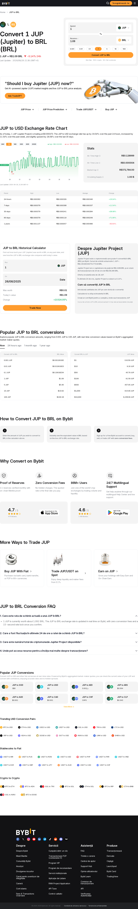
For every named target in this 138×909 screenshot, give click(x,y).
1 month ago (30, 345)
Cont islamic (21, 888)
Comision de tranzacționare (87, 882)
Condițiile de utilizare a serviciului (75, 906)
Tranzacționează (114, 851)
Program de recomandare (60, 868)
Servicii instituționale (58, 873)
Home (2, 12)
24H (2, 144)
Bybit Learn (86, 876)
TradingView (112, 876)
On (6, 276)
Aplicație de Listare (57, 878)
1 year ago (45, 345)
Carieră (19, 883)
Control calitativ (55, 894)
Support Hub (86, 866)
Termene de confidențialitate (97, 906)
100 (124, 49)
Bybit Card (111, 871)
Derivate (110, 856)
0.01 (81, 49)
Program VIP (54, 863)
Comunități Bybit (23, 861)
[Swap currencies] (101, 34)
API (82, 888)
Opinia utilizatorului (89, 871)
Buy (6, 262)
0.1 (90, 49)
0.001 (72, 49)
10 (115, 49)
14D (15, 144)
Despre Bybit (22, 851)
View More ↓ (69, 707)
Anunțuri (19, 866)
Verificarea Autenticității (86, 895)
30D (21, 144)
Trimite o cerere (88, 856)
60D (27, 144)
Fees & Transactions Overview (25, 895)
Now (2, 345)
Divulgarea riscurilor (25, 871)
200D (34, 144)
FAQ (82, 851)
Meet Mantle (21, 856)
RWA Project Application (59, 883)
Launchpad (112, 866)
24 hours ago (14, 345)
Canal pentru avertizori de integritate (27, 877)
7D (9, 144)
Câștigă (110, 861)
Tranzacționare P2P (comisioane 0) (58, 857)
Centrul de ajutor (88, 861)
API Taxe (53, 888)
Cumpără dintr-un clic (58, 851)
